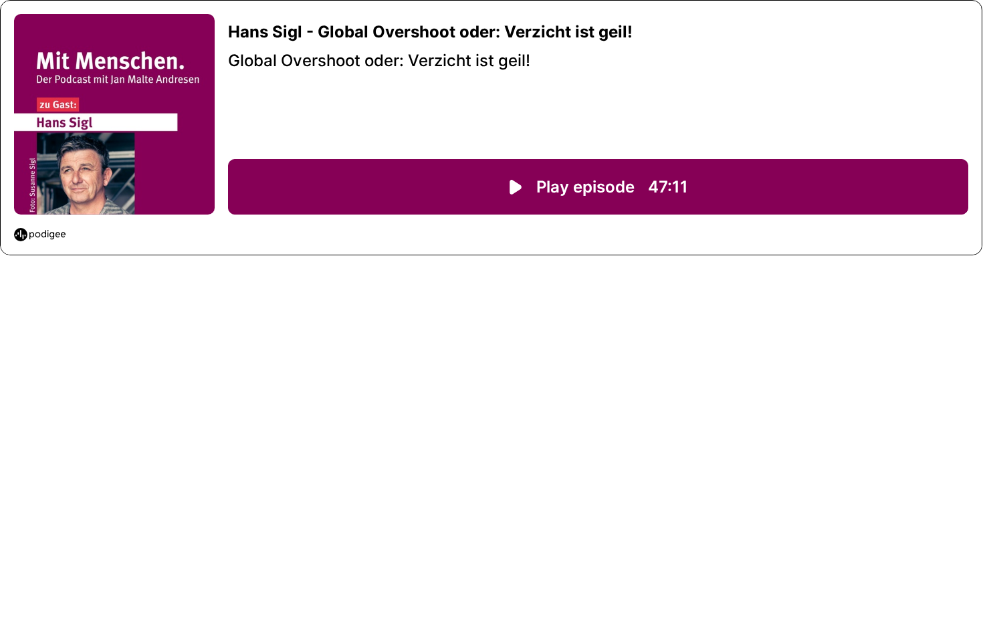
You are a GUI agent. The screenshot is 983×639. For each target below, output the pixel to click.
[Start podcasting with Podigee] (40, 235)
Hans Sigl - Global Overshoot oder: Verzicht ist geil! (430, 31)
